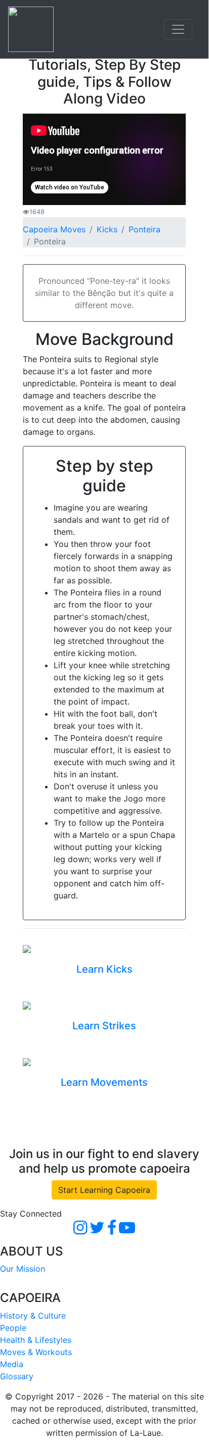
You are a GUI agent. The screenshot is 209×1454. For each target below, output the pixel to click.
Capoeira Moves (54, 229)
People (13, 1328)
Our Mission (22, 1269)
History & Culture (33, 1316)
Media (11, 1364)
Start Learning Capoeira (104, 1190)
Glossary (16, 1376)
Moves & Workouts (36, 1352)
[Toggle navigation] (178, 29)
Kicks (107, 229)
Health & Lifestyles (35, 1340)
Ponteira (144, 229)
